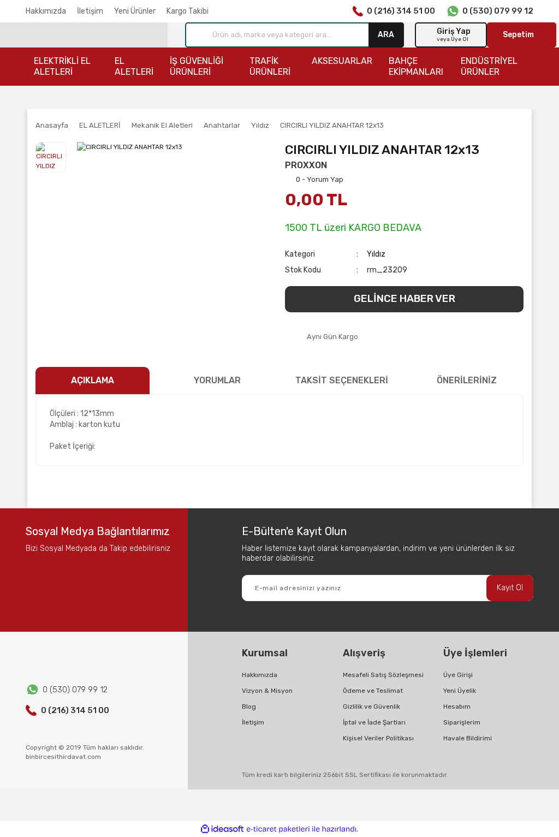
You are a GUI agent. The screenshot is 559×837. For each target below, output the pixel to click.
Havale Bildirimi (467, 738)
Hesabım (457, 706)
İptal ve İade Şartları (374, 722)
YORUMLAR (217, 380)
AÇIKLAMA (92, 380)
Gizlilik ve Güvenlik (371, 706)
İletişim (90, 11)
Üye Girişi (458, 675)
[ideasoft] (222, 829)
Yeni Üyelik (459, 690)
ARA (386, 34)
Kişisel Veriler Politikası (378, 738)
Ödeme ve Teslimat (373, 690)
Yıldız (376, 254)
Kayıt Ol (510, 587)
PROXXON (306, 165)
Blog (249, 706)
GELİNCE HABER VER (404, 298)
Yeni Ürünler (135, 11)
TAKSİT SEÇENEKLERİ (341, 380)
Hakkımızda (46, 11)
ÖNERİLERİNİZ (467, 380)
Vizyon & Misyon (267, 690)
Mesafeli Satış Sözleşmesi (383, 675)
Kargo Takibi (187, 11)
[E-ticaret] (278, 829)
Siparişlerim (461, 722)
